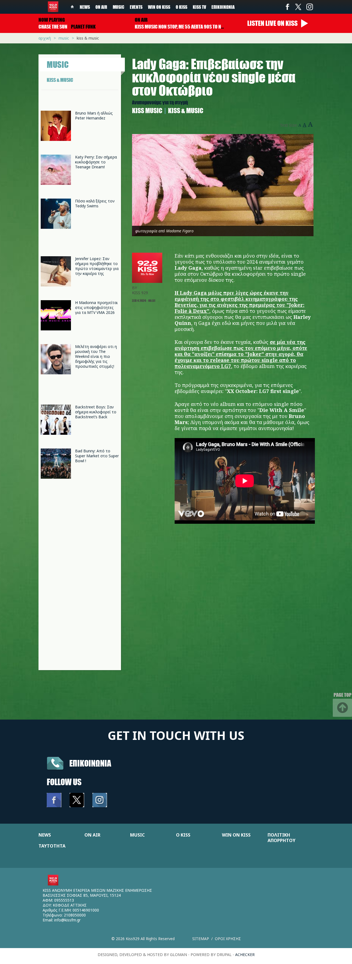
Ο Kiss (181, 7)
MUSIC (137, 835)
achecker (245, 954)
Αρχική (44, 38)
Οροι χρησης (228, 938)
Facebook (287, 7)
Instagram (309, 7)
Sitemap (200, 938)
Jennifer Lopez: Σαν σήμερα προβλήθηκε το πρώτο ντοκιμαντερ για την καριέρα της (97, 266)
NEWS (44, 835)
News (85, 7)
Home (72, 7)
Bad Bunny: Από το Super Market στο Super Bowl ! (97, 455)
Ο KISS (183, 835)
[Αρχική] (53, 6)
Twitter (298, 7)
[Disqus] (223, 600)
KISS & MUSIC (60, 80)
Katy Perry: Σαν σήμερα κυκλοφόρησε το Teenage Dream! (96, 161)
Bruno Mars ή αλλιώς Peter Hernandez (94, 115)
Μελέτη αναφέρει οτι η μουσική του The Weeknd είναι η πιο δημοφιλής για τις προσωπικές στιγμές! (96, 356)
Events (136, 7)
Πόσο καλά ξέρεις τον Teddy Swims (95, 203)
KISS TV (199, 7)
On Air (101, 7)
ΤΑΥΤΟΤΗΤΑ (51, 846)
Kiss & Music (88, 38)
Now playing (51, 20)
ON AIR (92, 835)
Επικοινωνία (223, 7)
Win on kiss (159, 7)
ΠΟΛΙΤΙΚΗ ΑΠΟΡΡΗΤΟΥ (281, 837)
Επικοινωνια (90, 763)
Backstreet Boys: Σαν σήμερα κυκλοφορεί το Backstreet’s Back (95, 411)
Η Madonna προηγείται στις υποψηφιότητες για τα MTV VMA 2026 (96, 307)
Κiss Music (147, 111)
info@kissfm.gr (67, 920)
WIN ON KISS (236, 835)
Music (118, 7)
